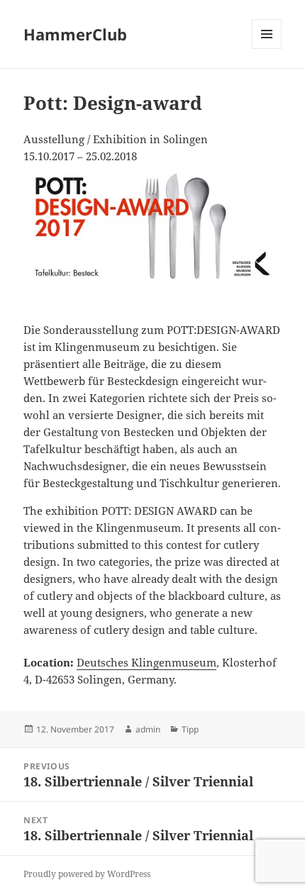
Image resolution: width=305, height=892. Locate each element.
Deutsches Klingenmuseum (146, 662)
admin (147, 729)
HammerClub (75, 34)
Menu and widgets (267, 48)
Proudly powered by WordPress (86, 874)
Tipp (190, 729)
